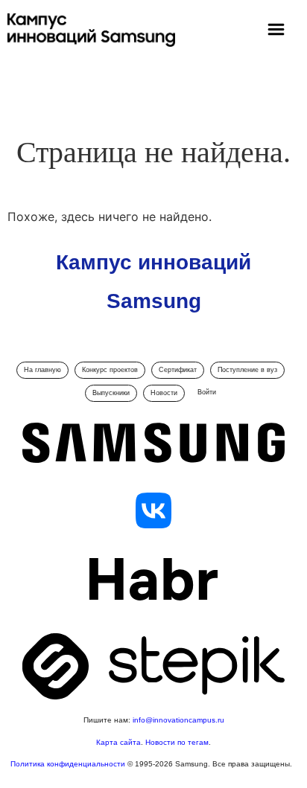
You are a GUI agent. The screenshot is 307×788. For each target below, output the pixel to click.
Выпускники (111, 393)
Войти (206, 392)
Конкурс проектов (110, 370)
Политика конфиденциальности (68, 764)
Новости (164, 393)
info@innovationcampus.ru (178, 720)
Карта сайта (118, 742)
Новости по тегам (177, 742)
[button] (276, 31)
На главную (42, 370)
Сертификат (178, 370)
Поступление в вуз (247, 370)
